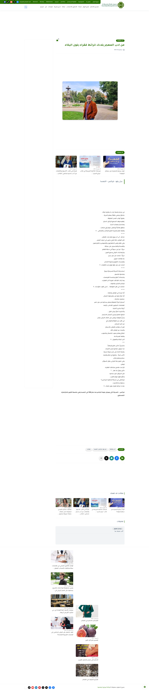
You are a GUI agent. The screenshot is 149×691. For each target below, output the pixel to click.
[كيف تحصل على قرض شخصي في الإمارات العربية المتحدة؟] (62, 623)
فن (46, 7)
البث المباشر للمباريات (25, 2)
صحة (80, 7)
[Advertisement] (74, 26)
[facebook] (17, 2)
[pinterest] (39, 687)
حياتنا (63, 7)
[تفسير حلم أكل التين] (87, 631)
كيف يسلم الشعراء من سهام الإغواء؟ (115, 172)
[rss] (25, 687)
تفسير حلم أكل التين (91, 640)
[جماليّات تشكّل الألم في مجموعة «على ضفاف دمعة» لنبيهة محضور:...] (63, 502)
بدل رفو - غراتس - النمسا (100, 449)
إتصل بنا (88, 2)
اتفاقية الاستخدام (71, 2)
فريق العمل (96, 2)
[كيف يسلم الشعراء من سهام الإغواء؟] (114, 162)
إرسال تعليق (117, 528)
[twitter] (14, 2)
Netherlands (49, 2)
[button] (117, 458)
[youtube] (11, 2)
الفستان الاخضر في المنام (89, 620)
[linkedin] (36, 687)
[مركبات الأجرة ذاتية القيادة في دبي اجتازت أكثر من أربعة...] (62, 600)
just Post (63, 2)
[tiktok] (8, 2)
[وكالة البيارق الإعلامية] (113, 5)
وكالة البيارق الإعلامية (104, 687)
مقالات (88, 449)
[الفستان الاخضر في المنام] (87, 611)
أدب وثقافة (120, 40)
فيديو (42, 7)
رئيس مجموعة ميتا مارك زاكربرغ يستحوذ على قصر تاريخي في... (63, 589)
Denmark (35, 2)
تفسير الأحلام (94, 7)
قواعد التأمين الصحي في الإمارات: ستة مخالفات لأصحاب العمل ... (62, 567)
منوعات (50, 7)
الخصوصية (81, 2)
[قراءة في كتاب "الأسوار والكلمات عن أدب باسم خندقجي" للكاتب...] (66, 162)
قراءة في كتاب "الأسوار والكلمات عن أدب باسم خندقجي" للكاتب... (66, 172)
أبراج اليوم (86, 7)
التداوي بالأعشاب (71, 7)
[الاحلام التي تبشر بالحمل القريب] (87, 650)
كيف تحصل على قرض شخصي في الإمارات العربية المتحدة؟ (62, 634)
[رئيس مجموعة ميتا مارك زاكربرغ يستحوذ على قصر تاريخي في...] (62, 578)
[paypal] (5, 2)
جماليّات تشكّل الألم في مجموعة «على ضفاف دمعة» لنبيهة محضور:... (64, 512)
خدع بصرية (57, 7)
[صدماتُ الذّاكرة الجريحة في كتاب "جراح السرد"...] (90, 162)
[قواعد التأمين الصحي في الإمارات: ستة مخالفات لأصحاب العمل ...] (62, 556)
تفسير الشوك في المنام (90, 679)
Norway (42, 2)
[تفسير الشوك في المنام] (87, 670)
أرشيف (56, 2)
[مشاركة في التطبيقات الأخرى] (101, 458)
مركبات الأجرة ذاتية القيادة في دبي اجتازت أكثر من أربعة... (62, 611)
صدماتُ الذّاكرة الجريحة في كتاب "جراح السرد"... (90, 172)
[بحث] (25, 7)
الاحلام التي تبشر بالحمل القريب (88, 660)
